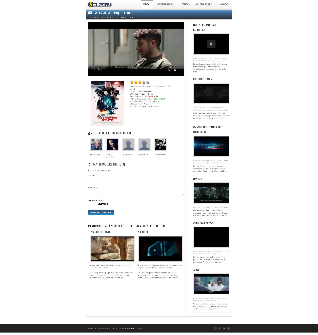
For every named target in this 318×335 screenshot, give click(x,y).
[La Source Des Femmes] (112, 250)
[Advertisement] (144, 113)
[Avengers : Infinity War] (211, 238)
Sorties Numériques (204, 4)
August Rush (144, 232)
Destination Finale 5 (202, 79)
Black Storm (199, 30)
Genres (185, 4)
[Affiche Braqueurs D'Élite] (107, 103)
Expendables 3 (199, 132)
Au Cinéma (224, 4)
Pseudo (92, 175)
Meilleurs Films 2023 (166, 4)
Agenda (146, 4)
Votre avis (93, 188)
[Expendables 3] (211, 147)
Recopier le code (95, 200)
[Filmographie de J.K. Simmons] (96, 145)
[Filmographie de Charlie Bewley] (160, 145)
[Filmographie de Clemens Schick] (128, 145)
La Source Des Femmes (100, 232)
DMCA (140, 328)
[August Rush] (160, 250)
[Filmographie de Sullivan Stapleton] (112, 145)
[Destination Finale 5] (211, 94)
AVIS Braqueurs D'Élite (107, 164)
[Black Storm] (211, 45)
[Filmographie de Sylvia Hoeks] (144, 145)
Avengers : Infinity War (203, 223)
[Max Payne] (211, 194)
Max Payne (197, 178)
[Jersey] (211, 285)
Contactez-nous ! (129, 328)
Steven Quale (147, 94)
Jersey (196, 269)
